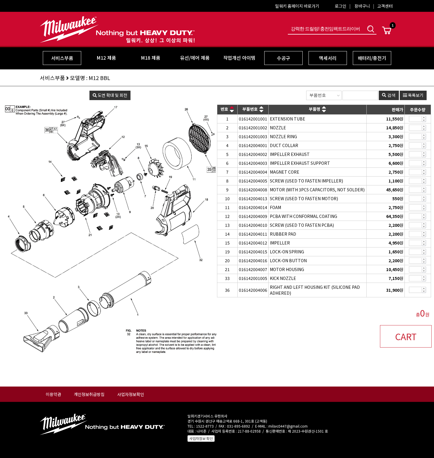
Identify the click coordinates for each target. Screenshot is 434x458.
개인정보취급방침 (89, 394)
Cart (386, 30)
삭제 (424, 120)
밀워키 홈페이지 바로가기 (297, 6)
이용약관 (53, 394)
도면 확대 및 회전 (112, 95)
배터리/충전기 (372, 57)
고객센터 (385, 6)
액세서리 (328, 57)
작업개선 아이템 (239, 57)
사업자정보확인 (130, 394)
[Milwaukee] (117, 38)
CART (406, 336)
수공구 (283, 57)
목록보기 (415, 95)
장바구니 (362, 6)
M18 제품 (150, 57)
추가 (424, 117)
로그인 (340, 6)
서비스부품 (62, 57)
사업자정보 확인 (201, 438)
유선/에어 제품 (195, 57)
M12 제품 (106, 57)
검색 (371, 29)
